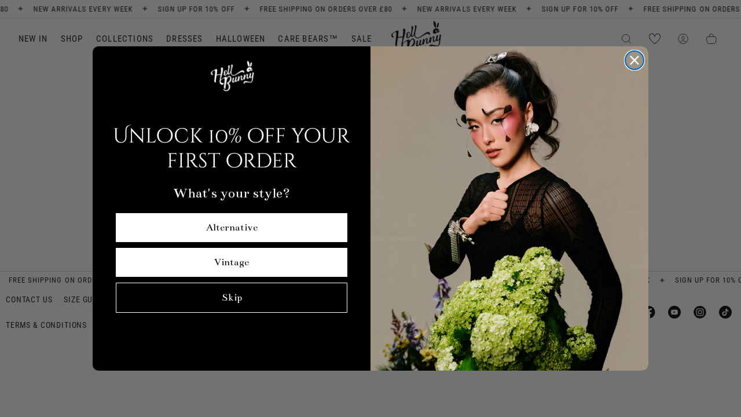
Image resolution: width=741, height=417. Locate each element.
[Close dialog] (634, 60)
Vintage (231, 262)
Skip (232, 297)
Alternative (232, 227)
